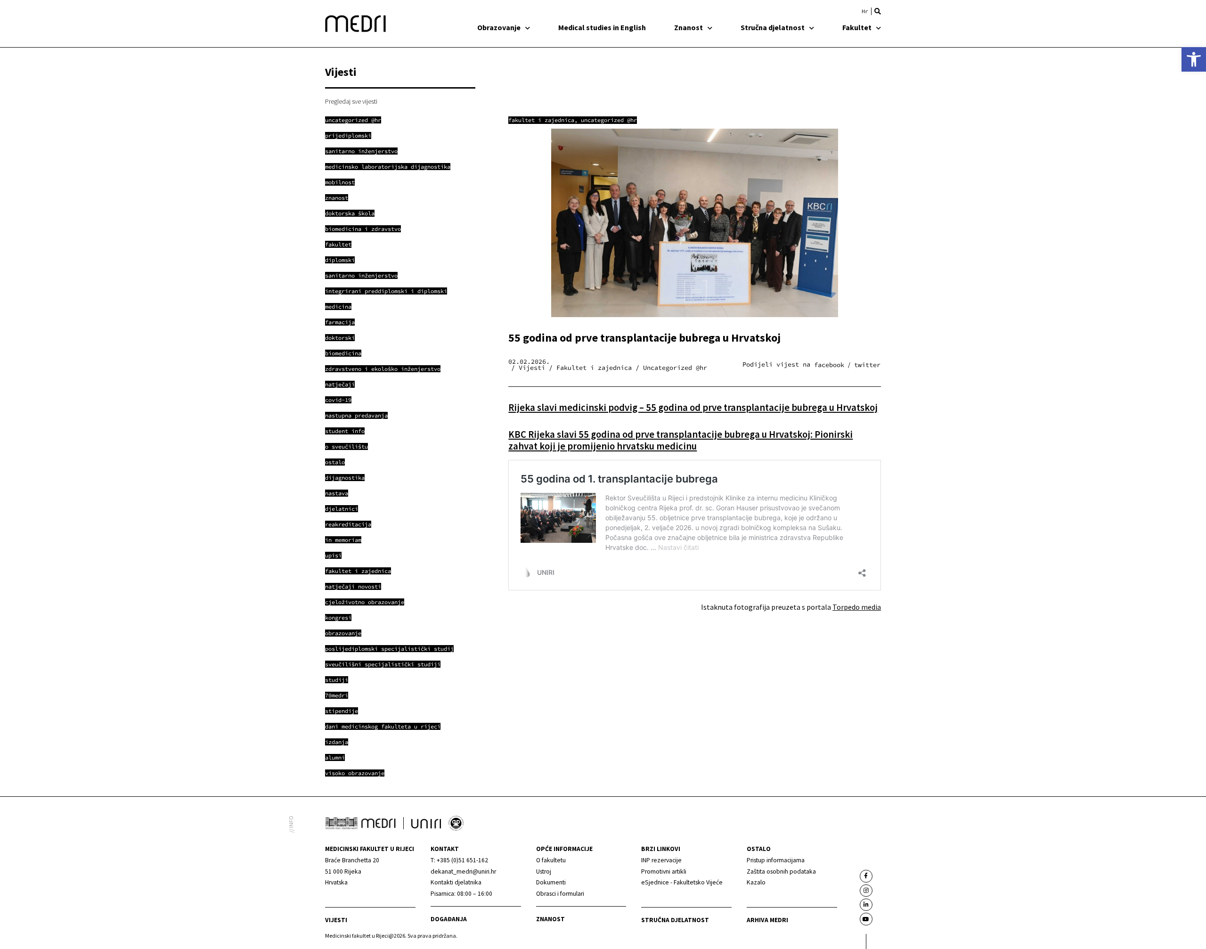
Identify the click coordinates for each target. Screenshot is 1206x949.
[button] (877, 11)
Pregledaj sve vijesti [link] (351, 101)
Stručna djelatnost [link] (773, 27)
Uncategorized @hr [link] (609, 119)
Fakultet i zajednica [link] (541, 119)
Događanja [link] (449, 919)
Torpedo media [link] (856, 607)
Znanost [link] (688, 27)
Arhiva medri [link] (767, 920)
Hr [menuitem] (865, 11)
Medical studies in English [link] (602, 27)
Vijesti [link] (336, 920)
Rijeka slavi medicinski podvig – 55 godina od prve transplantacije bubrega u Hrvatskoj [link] (693, 407)
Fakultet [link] (857, 27)
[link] (1194, 59)
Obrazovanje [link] (499, 27)
